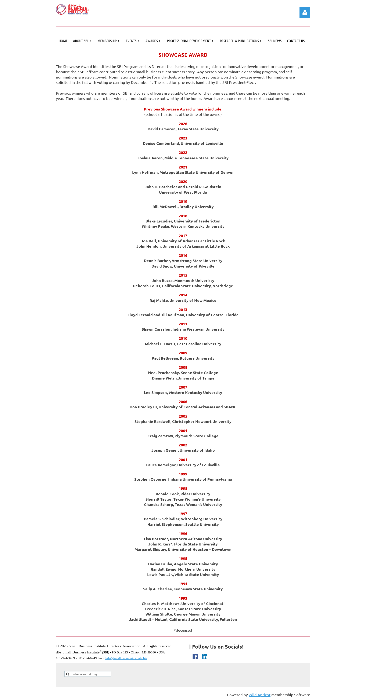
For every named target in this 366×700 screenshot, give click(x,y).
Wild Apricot (259, 694)
